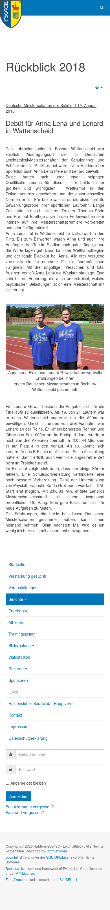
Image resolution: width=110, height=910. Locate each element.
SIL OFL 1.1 (69, 879)
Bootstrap (13, 868)
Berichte (15, 599)
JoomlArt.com (56, 850)
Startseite (16, 564)
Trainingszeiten (22, 634)
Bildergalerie (19, 645)
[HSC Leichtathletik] (11, 8)
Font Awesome (17, 879)
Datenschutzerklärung (28, 738)
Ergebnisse (18, 611)
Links (13, 692)
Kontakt (15, 715)
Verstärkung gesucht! (27, 576)
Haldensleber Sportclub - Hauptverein (42, 703)
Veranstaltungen (23, 587)
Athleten (15, 622)
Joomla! (12, 857)
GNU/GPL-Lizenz (59, 857)
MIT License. (25, 873)
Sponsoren (18, 680)
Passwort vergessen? (25, 812)
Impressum (18, 726)
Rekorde (16, 668)
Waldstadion (19, 657)
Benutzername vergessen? (30, 806)
